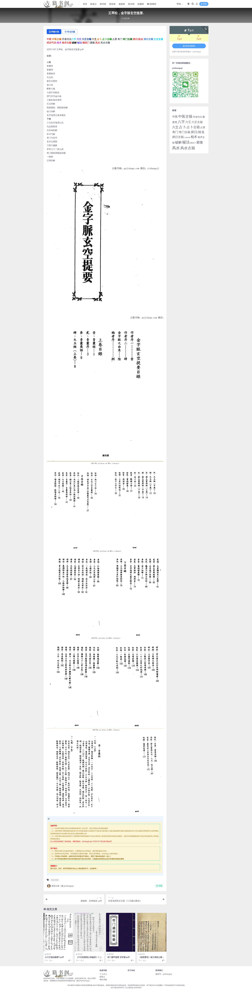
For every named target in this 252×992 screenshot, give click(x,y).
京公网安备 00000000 (133, 987)
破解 (178, 142)
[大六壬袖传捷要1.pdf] (58, 932)
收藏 (160, 886)
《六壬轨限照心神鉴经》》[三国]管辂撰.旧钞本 (89, 958)
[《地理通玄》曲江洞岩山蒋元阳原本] (151, 932)
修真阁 (122, 3)
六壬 (188, 122)
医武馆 (131, 3)
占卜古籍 (193, 127)
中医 (175, 116)
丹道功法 (197, 116)
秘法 (186, 142)
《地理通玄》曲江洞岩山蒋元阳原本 (151, 958)
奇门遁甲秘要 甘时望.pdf (118, 957)
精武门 (193, 143)
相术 (194, 136)
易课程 (153, 3)
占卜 (182, 126)
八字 (181, 121)
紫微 (199, 142)
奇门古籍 (184, 132)
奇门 (175, 132)
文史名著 (187, 137)
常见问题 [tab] (71, 31)
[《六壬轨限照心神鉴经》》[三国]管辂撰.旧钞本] (89, 932)
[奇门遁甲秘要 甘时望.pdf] (120, 932)
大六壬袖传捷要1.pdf (54, 957)
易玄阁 (112, 3)
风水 (176, 147)
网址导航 (103, 979)
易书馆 (103, 3)
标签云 (93, 3)
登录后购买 (190, 46)
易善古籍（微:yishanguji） (63, 885)
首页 (85, 3)
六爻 (175, 127)
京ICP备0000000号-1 (118, 987)
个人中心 (103, 974)
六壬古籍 (197, 122)
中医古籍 (185, 116)
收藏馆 (141, 3)
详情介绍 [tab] (55, 31)
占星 (202, 127)
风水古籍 (54, 880)
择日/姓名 (198, 132)
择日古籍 (178, 137)
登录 (205, 4)
